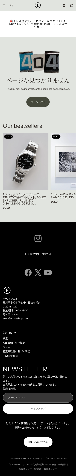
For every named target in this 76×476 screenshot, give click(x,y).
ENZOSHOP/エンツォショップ (31, 458)
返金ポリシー (25, 468)
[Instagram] (38, 238)
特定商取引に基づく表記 (16, 351)
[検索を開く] (12, 5)
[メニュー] (4, 5)
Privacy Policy (10, 355)
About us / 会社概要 (14, 342)
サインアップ (38, 408)
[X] (38, 272)
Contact (7, 347)
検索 (5, 338)
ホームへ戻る (38, 101)
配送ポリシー (50, 468)
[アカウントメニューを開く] (64, 5)
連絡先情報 (63, 464)
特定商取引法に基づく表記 (43, 464)
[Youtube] (47, 272)
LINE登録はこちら (38, 442)
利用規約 (38, 468)
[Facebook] (28, 272)
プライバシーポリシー (18, 464)
